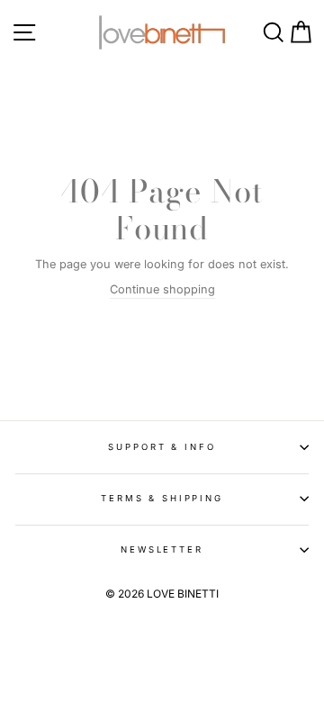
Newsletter (162, 549)
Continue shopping (162, 289)
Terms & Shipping (162, 498)
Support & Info (161, 447)
